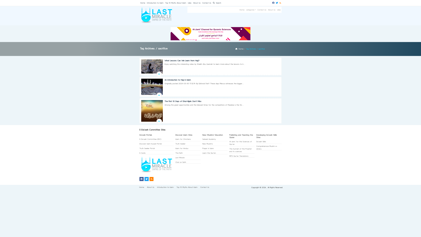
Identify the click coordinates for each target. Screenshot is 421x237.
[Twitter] (277, 2)
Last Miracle (180, 158)
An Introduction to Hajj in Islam (178, 80)
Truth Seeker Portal (147, 148)
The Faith (179, 153)
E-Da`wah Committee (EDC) (150, 139)
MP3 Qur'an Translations (238, 156)
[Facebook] (273, 2)
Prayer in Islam (208, 148)
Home (142, 3)
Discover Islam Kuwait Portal (150, 144)
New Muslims (207, 144)
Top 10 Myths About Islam (175, 3)
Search (218, 3)
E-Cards (142, 153)
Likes (189, 3)
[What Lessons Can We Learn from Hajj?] (159, 74)
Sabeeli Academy (209, 139)
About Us (197, 3)
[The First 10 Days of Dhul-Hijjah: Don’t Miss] (159, 121)
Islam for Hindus (181, 148)
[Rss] (280, 2)
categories (250, 10)
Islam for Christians (183, 139)
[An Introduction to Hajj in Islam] (159, 95)
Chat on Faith (180, 162)
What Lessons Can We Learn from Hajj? (182, 60)
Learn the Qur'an (209, 153)
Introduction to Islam (155, 3)
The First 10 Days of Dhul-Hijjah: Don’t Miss (183, 101)
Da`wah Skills (261, 142)
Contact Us (206, 3)
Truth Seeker (180, 144)
